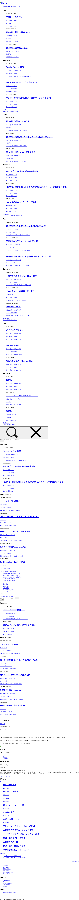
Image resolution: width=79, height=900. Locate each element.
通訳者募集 (6, 588)
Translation (5, 881)
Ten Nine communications (9, 892)
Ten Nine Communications (6, 596)
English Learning (7, 883)
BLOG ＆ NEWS (10, 320)
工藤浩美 (2, 724)
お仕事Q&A (6, 584)
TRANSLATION (10, 111)
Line (4, 755)
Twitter (5, 757)
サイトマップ (6, 591)
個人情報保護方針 (8, 589)
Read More (6, 109)
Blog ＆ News (6, 884)
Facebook (5, 758)
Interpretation (6, 880)
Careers (5, 886)
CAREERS (9, 424)
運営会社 (5, 583)
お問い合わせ (6, 586)
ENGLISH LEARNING (12, 215)
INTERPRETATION (11, 7)
